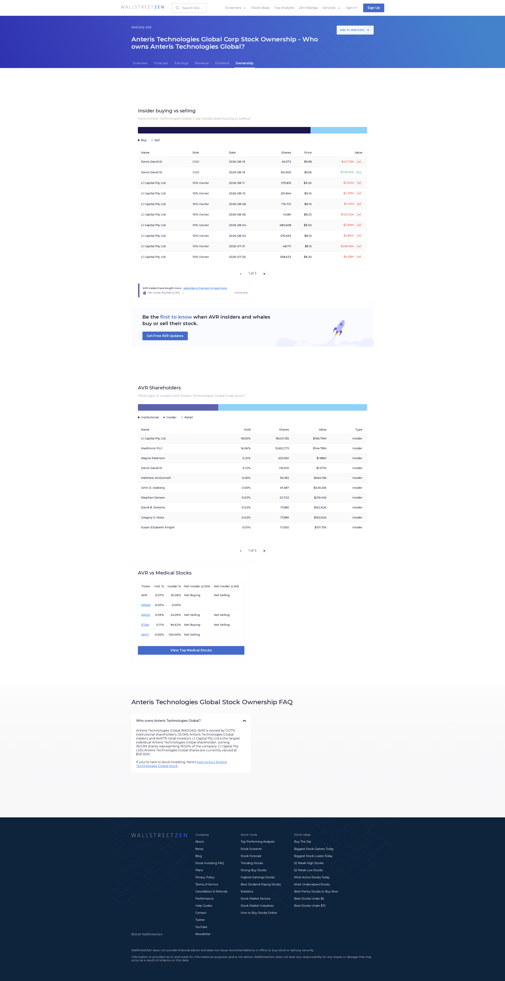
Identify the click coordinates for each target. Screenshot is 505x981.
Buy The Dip (302, 841)
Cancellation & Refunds (211, 891)
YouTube (201, 927)
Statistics (247, 891)
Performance (204, 898)
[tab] (140, 63)
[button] (191, 721)
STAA (145, 625)
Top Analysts (284, 8)
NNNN (146, 605)
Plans (199, 870)
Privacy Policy (204, 877)
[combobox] (189, 8)
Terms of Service (206, 884)
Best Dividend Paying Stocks (261, 884)
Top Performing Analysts (258, 841)
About (199, 841)
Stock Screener (251, 849)
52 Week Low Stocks (308, 870)
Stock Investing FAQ (209, 863)
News (199, 849)
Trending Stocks (252, 863)
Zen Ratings (308, 8)
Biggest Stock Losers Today (313, 856)
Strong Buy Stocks (254, 870)
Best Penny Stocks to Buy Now (316, 891)
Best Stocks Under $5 (309, 898)
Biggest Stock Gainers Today (314, 849)
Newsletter (203, 934)
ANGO (145, 615)
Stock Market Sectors (255, 898)
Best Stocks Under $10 (310, 905)
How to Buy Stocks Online (259, 913)
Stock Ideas (260, 8)
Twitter (200, 920)
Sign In (351, 8)
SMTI (145, 634)
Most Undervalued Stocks (312, 884)
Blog (198, 856)
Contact (200, 913)
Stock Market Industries (257, 905)
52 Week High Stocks (309, 863)
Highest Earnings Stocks (258, 877)
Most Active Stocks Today (312, 877)
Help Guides (203, 905)
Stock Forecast (251, 856)
